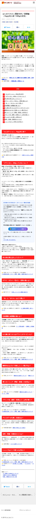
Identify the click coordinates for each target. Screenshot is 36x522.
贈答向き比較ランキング (20, 375)
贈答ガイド (31, 375)
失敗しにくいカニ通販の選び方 (20, 292)
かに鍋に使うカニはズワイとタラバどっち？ (17, 108)
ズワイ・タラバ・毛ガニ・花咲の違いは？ (16, 101)
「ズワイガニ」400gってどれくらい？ (15, 96)
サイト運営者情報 (5, 510)
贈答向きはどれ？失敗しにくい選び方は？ (16, 110)
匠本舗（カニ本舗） (18, 463)
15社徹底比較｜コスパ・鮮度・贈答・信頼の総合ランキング (17, 274)
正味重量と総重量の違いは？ (13, 105)
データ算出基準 (20, 326)
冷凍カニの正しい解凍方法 (10, 475)
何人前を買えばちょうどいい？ (13, 98)
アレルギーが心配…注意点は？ (13, 117)
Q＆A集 (16, 22)
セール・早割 (5, 393)
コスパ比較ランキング (16, 444)
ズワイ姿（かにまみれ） (9, 240)
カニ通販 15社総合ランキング (10, 473)
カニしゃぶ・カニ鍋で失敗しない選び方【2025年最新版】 (10, 495)
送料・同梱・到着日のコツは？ (13, 119)
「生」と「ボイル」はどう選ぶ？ (14, 103)
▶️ (18, 229)
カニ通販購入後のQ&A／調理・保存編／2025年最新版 (27, 495)
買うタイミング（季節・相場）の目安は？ (16, 112)
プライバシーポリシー (25, 510)
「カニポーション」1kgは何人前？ (14, 94)
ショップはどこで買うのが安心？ (14, 122)
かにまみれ (28, 463)
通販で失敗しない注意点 (19, 427)
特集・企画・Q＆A (7, 22)
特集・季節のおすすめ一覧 (10, 476)
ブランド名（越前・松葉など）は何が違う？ (17, 115)
